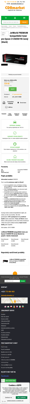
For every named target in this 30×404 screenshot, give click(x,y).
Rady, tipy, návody (5, 316)
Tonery (10, 26)
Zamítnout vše (8, 397)
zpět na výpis (3, 33)
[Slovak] (17, 307)
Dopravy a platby (4, 319)
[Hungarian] (8, 307)
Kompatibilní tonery (22, 26)
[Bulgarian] (23, 307)
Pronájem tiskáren (5, 334)
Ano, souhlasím (22, 397)
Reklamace (3, 325)
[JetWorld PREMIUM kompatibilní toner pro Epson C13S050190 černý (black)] (15, 59)
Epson (14, 26)
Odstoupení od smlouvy (6, 339)
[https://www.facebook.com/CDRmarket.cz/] (5, 376)
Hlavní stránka (4, 26)
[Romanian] (14, 307)
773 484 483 (7, 292)
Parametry (4, 113)
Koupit (13, 89)
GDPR (2, 330)
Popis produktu (10, 114)
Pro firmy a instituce (5, 332)
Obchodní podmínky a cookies (8, 328)
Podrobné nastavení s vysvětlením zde (15, 400)
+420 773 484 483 (12, 2)
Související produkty (24, 114)
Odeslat (23, 281)
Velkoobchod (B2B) (5, 321)
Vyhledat (24, 22)
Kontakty (3, 314)
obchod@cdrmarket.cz (17, 3)
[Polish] (11, 307)
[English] (5, 307)
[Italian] (20, 307)
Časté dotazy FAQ (5, 323)
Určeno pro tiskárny (16, 114)
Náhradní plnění (4, 337)
